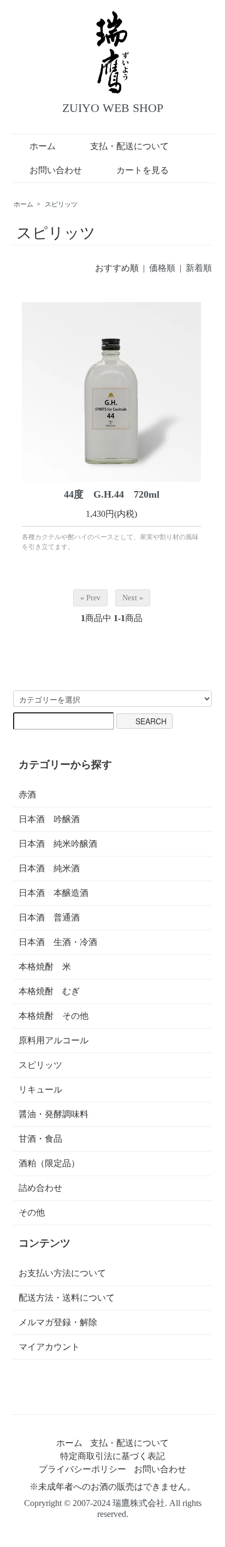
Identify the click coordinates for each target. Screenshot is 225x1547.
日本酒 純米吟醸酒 (58, 843)
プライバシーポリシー (82, 1469)
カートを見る (142, 170)
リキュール (40, 1089)
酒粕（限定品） (49, 1163)
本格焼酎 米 (45, 966)
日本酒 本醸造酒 (53, 893)
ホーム (42, 146)
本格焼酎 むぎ (49, 991)
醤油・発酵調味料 (53, 1114)
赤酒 (27, 794)
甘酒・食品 (40, 1138)
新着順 (199, 268)
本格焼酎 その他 (53, 1015)
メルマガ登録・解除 (58, 1322)
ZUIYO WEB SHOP (112, 108)
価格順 (162, 268)
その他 (32, 1212)
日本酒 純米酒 (49, 868)
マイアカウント (49, 1346)
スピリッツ (61, 204)
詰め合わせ (40, 1187)
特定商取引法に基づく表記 (112, 1456)
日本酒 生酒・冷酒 (58, 942)
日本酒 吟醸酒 (49, 819)
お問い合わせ (55, 170)
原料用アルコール (53, 1040)
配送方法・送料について (67, 1297)
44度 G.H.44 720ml (111, 494)
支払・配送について (129, 146)
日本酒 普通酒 (49, 917)
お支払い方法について (62, 1273)
